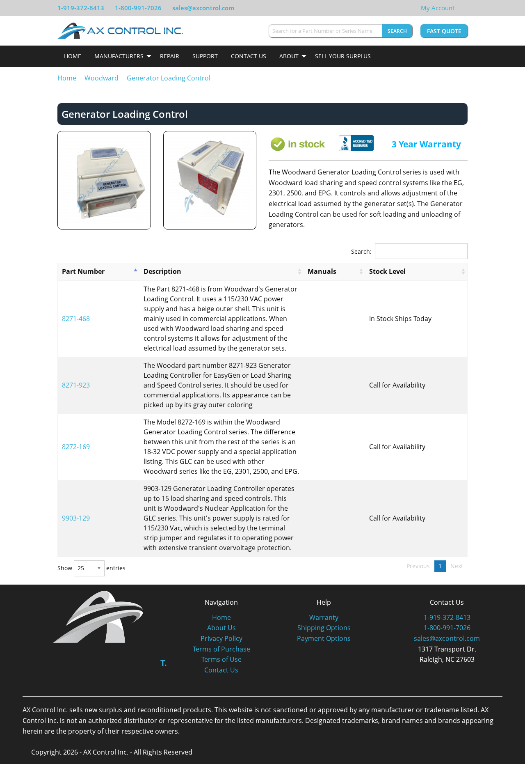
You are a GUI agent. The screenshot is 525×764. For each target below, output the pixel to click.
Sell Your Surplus (343, 56)
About (289, 56)
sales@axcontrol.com (203, 8)
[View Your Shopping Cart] (461, 8)
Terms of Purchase (221, 649)
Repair (169, 56)
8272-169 (76, 446)
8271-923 (76, 385)
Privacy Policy (221, 638)
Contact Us (248, 56)
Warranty (323, 617)
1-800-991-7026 (138, 8)
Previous (418, 566)
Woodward (101, 78)
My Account (437, 8)
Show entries (91, 568)
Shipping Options (324, 627)
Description (162, 271)
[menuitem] (72, 56)
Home (72, 56)
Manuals (322, 271)
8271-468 (76, 318)
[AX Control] (98, 616)
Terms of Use (221, 659)
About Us (221, 627)
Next (456, 566)
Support (205, 56)
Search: (361, 251)
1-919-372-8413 (80, 8)
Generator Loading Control (168, 78)
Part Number (83, 271)
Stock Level (387, 271)
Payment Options (324, 638)
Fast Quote (444, 31)
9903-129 (76, 518)
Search (397, 31)
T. (163, 662)
